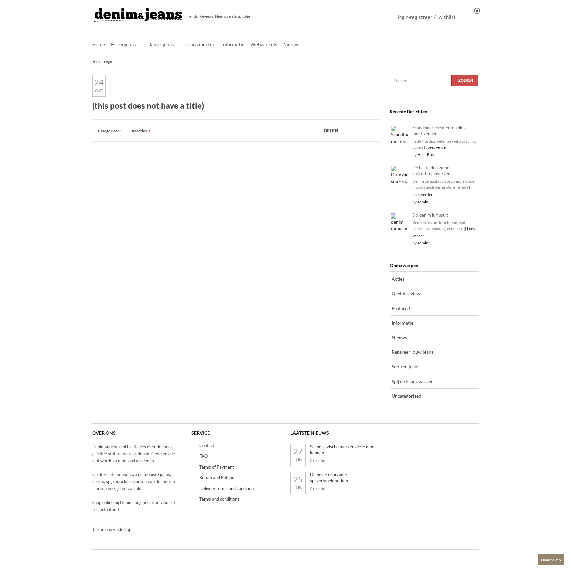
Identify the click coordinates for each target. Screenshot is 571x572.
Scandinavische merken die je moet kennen (440, 130)
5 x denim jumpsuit (430, 215)
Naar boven (551, 559)
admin (422, 201)
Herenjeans (123, 44)
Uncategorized (406, 396)
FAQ (203, 456)
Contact (206, 445)
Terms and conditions (219, 499)
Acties (398, 279)
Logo (108, 62)
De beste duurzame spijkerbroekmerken (431, 170)
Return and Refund (216, 477)
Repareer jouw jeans (412, 352)
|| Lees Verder (435, 147)
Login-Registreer (415, 17)
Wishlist (447, 17)
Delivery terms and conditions (227, 488)
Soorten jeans (405, 366)
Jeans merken (200, 44)
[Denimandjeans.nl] (138, 13)
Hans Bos (425, 154)
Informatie (233, 44)
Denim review (406, 293)
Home (98, 44)
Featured (401, 308)
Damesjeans (160, 44)
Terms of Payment (216, 467)
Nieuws (291, 44)
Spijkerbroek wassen (413, 381)
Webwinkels (263, 44)
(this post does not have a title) (148, 105)
